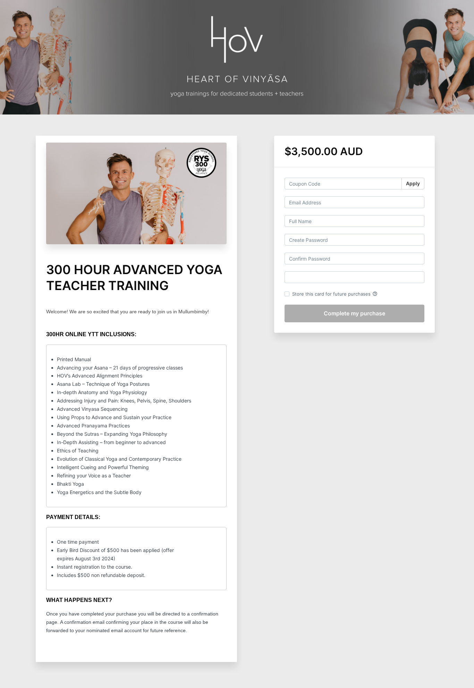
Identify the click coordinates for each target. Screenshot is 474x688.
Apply (413, 183)
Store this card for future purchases (335, 294)
